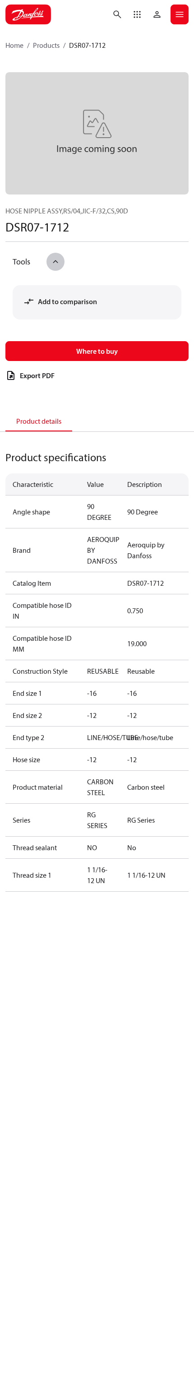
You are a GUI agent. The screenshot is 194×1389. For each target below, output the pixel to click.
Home (14, 45)
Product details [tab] (38, 421)
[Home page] (28, 14)
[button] (137, 14)
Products (46, 45)
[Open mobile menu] (180, 14)
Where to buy (97, 351)
